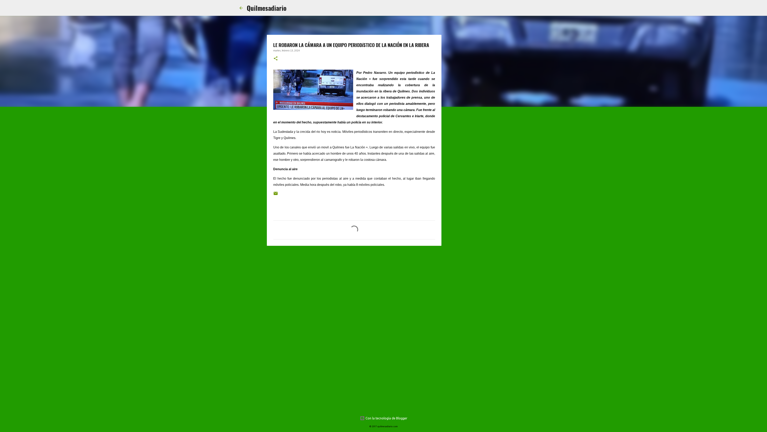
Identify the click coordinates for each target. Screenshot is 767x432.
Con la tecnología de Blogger (386, 418)
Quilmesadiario (266, 8)
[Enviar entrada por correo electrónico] (275, 195)
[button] (275, 59)
